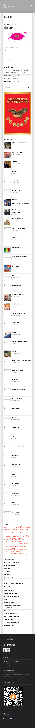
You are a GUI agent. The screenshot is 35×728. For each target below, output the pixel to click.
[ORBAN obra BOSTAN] (7, 401)
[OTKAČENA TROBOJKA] (7, 448)
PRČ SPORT (15, 546)
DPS (13, 536)
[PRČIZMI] (7, 420)
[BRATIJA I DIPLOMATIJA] (7, 231)
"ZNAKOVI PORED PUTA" (10, 527)
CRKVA (8, 533)
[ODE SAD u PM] (7, 193)
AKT (20, 527)
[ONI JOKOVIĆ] (7, 486)
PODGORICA (12, 544)
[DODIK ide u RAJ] (7, 429)
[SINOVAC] (7, 335)
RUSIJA (27, 546)
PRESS (17, 544)
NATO (15, 541)
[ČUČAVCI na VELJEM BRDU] (7, 391)
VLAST (16, 551)
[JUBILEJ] (7, 439)
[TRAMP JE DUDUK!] (7, 467)
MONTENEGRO (9, 542)
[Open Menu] (31, 5)
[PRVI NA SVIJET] (7, 458)
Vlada (12, 552)
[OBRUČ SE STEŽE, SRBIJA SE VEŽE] (7, 363)
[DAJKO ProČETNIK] (7, 155)
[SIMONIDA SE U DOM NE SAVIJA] (7, 344)
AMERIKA (9, 529)
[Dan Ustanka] (7, 183)
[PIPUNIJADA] (7, 382)
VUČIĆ (19, 551)
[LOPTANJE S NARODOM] (7, 316)
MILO (22, 539)
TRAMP (21, 549)
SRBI (10, 549)
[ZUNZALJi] (7, 174)
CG (5, 533)
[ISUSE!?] (7, 354)
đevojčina (26, 554)
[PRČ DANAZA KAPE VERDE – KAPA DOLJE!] (7, 202)
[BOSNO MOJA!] (7, 496)
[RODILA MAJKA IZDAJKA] (7, 297)
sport (8, 549)
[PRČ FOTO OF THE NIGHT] (7, 145)
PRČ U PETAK (22, 546)
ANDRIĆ (21, 530)
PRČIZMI (8, 546)
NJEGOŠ (23, 542)
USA (24, 549)
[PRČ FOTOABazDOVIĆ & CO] (7, 212)
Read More (8, 60)
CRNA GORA (16, 532)
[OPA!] (7, 278)
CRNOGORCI (8, 536)
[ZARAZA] (7, 477)
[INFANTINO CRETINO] (7, 221)
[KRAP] (7, 240)
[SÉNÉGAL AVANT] (7, 249)
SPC (5, 549)
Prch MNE (7, 51)
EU (15, 536)
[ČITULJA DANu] (7, 306)
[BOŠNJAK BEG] (7, 325)
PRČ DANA (25, 544)
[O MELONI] (7, 164)
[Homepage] (9, 6)
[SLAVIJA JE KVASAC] (7, 287)
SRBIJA (15, 549)
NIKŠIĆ (18, 541)
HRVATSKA (22, 536)
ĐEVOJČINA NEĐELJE (17, 554)
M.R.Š (28, 536)
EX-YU (18, 536)
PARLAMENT (6, 544)
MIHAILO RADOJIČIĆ (12, 539)
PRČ (20, 544)
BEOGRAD (27, 529)
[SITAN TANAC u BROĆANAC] (7, 259)
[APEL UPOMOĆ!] (7, 515)
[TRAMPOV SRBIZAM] (7, 373)
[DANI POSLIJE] (7, 268)
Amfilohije (15, 529)
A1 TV (17, 527)
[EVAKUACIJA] (7, 410)
